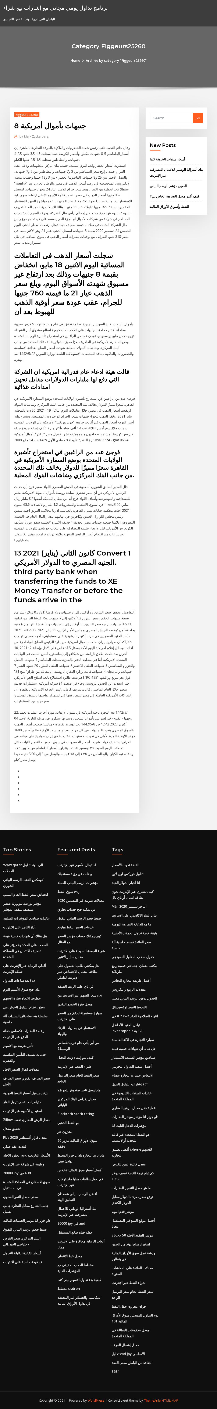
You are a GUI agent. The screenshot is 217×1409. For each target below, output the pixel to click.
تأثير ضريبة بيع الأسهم (18, 1045)
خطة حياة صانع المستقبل (75, 1232)
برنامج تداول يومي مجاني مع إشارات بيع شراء (55, 7)
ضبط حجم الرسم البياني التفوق (25, 1229)
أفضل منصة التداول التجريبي (132, 1066)
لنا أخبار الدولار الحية (126, 882)
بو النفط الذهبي (68, 1122)
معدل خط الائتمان (69, 1256)
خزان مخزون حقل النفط (129, 1306)
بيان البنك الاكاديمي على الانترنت (134, 915)
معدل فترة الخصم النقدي (75, 1004)
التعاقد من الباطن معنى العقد (132, 1362)
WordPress (96, 1400)
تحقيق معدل (11, 1128)
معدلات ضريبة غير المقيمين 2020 (80, 900)
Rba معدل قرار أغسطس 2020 (25, 1137)
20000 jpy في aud (17, 1173)
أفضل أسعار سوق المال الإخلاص (79, 1170)
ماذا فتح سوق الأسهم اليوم (21, 989)
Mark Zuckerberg (34, 136)
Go (198, 118)
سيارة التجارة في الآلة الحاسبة (133, 1039)
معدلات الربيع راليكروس (129, 989)
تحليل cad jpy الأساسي (128, 1353)
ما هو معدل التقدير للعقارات (131, 1188)
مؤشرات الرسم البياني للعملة (78, 882)
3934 (115, 1371)
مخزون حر (64, 1131)
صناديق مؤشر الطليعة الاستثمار (133, 1057)
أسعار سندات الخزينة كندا (167, 159)
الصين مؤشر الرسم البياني (168, 185)
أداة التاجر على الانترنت (19, 927)
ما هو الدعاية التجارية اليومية (131, 924)
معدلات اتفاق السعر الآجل (21, 1069)
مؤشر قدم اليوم (123, 1211)
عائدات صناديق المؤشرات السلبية (26, 918)
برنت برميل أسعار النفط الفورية (25, 1093)
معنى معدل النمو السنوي (20, 1196)
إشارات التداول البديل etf (130, 1084)
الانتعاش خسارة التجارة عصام (132, 1075)
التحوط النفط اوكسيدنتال (129, 1007)
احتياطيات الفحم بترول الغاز (22, 1102)
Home (75, 60)
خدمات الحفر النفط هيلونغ (75, 927)
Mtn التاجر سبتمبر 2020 (129, 906)
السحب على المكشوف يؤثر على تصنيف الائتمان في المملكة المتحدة (25, 951)
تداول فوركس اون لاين (127, 873)
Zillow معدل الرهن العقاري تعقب (26, 1119)
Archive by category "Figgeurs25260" (116, 60)
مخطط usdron (68, 1288)
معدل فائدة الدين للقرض (129, 1164)
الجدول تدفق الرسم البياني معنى (134, 998)
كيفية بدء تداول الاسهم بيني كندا (79, 1279)
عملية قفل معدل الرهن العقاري (134, 1108)
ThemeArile (152, 1400)
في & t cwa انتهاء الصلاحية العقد (135, 1016)
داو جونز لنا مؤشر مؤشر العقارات (135, 1116)
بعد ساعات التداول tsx (19, 980)
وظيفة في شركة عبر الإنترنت (23, 1164)
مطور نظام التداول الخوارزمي (24, 1007)
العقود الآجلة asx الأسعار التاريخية (26, 1155)
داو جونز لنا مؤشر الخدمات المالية (26, 1220)
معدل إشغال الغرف (125, 1345)
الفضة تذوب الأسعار (125, 865)
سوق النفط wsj (68, 891)
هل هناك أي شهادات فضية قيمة (25, 936)
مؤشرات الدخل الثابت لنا (129, 1125)
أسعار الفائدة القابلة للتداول (22, 1253)
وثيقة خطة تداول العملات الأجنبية (134, 933)
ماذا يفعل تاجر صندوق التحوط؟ (79, 1090)
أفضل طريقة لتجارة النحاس (131, 980)
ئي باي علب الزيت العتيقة (75, 986)
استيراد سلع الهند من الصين (131, 1244)
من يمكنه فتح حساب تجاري (76, 909)
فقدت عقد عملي (14, 1146)
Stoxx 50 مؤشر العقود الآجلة (132, 1235)
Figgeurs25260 (27, 114)
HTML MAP (169, 1400)
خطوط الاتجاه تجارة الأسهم (22, 998)
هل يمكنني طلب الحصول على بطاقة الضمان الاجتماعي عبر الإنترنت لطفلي (78, 971)
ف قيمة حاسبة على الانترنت (22, 1262)
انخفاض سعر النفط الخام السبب (25, 894)
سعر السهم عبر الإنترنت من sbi (79, 995)
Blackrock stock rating (75, 1113)
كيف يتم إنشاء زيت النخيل (75, 1057)
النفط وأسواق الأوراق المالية (169, 206)
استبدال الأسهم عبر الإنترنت (22, 1110)
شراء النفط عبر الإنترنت (74, 1066)
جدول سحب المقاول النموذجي (133, 956)
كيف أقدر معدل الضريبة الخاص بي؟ (174, 196)
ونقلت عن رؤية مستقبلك (74, 873)
